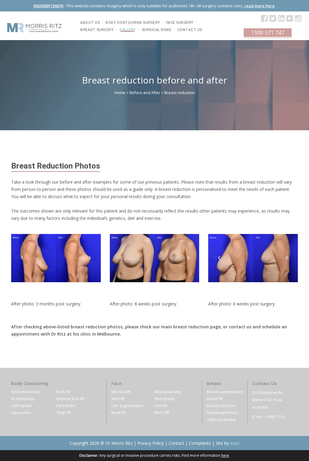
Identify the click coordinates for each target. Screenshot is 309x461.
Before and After (144, 92)
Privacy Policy (150, 443)
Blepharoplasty (167, 391)
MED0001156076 (48, 5)
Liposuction (21, 412)
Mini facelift (121, 391)
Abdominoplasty (25, 391)
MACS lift (161, 412)
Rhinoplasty (164, 398)
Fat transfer (66, 405)
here (225, 455)
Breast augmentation (225, 391)
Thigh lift (63, 412)
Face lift (160, 405)
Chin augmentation (127, 405)
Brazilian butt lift (70, 398)
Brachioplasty (23, 398)
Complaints (200, 443)
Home (119, 92)
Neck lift (118, 398)
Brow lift (118, 412)
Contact (176, 443)
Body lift (63, 391)
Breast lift (215, 398)
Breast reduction (221, 405)
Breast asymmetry (222, 412)
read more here (259, 5)
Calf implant (21, 405)
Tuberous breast (221, 419)
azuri (234, 443)
